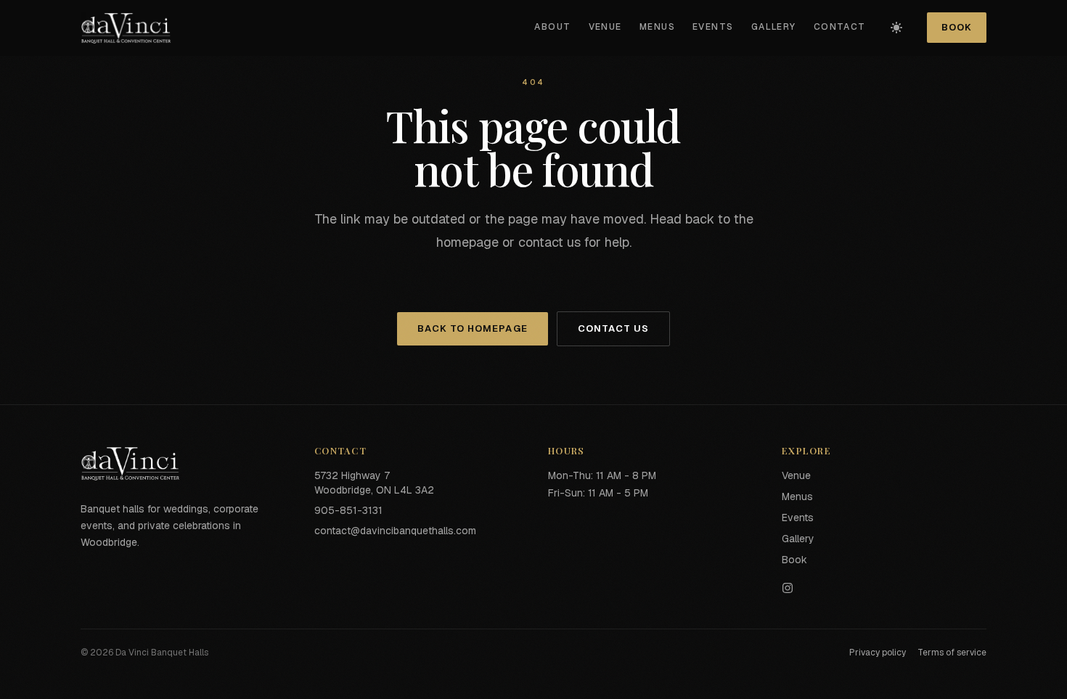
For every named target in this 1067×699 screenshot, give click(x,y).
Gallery (773, 27)
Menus (657, 27)
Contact (840, 27)
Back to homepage (472, 328)
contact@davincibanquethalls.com (395, 530)
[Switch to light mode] (896, 28)
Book (956, 27)
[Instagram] (884, 588)
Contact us (613, 328)
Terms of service (951, 652)
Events (713, 27)
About (552, 27)
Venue (605, 27)
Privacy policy (877, 652)
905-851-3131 (348, 510)
